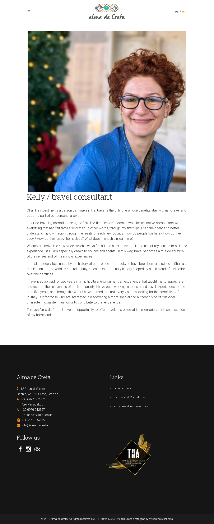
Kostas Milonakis (162, 518)
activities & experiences (131, 406)
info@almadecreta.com (38, 425)
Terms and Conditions (129, 397)
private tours (123, 388)
